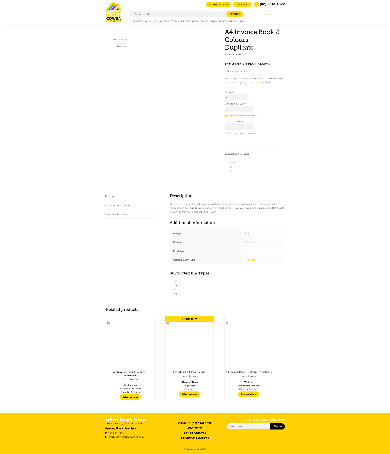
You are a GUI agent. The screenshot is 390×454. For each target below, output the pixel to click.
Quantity (229, 92)
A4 (246, 251)
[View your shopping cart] (282, 15)
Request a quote (218, 4)
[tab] (130, 196)
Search (235, 14)
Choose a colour (234, 103)
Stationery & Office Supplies (194, 21)
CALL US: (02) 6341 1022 (195, 423)
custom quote (253, 82)
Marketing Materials (169, 21)
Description (111, 196)
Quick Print (242, 4)
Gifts (241, 21)
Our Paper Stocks (218, 21)
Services (233, 21)
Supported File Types (116, 214)
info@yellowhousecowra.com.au (125, 436)
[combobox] (186, 14)
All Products (136, 21)
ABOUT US (194, 428)
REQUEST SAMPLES (195, 438)
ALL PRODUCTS (195, 433)
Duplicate (250, 259)
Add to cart (235, 141)
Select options (130, 397)
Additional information (117, 205)
